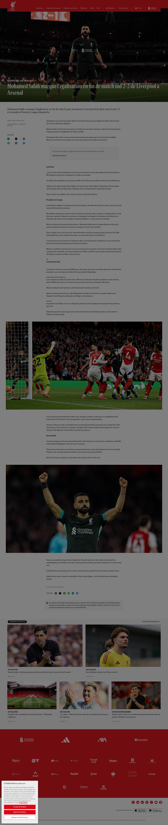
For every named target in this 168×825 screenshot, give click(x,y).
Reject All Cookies (20, 812)
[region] (20, 802)
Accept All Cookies (19, 807)
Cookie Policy (23, 802)
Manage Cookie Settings (20, 817)
